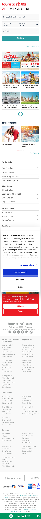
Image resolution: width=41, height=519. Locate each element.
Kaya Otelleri (6, 420)
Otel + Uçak (16, 9)
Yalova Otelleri (7, 380)
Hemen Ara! (22, 516)
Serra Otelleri (6, 396)
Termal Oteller (8, 172)
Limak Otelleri (6, 409)
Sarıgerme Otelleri (28, 347)
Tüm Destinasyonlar (10, 180)
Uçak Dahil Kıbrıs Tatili (11, 194)
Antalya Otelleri (7, 345)
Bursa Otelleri (27, 369)
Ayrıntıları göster (27, 265)
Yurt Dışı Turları (8, 208)
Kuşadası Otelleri (28, 354)
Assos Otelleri (7, 372)
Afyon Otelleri (7, 385)
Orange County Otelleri (30, 414)
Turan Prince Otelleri (29, 411)
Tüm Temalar (34, 153)
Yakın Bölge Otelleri (10, 176)
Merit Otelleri (6, 424)
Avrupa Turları (8, 220)
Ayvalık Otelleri (7, 367)
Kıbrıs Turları (6, 464)
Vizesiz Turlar (7, 216)
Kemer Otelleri (7, 356)
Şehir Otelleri (26, 442)
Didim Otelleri (6, 365)
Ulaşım (24, 453)
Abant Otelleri (27, 365)
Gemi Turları (6, 226)
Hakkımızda (6, 434)
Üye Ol (20, 311)
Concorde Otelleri (8, 422)
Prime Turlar (7, 212)
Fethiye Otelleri (27, 349)
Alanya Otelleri (7, 352)
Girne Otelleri (7, 198)
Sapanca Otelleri (28, 367)
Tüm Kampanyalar (32, 47)
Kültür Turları (6, 451)
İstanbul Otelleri (27, 360)
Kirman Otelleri (27, 407)
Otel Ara (20, 38)
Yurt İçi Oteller (7, 162)
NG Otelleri (6, 418)
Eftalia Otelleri (7, 403)
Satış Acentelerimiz (8, 438)
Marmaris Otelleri (28, 345)
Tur (27, 9)
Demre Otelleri (27, 352)
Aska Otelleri (6, 414)
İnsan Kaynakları (7, 440)
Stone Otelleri (27, 409)
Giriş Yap (20, 306)
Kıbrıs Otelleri (7, 186)
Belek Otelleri (6, 347)
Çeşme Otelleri (7, 363)
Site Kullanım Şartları (25, 496)
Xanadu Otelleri (27, 398)
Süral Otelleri (26, 401)
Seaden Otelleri (7, 398)
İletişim (4, 436)
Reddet (20, 287)
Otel (4, 9)
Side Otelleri (6, 349)
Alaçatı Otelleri (7, 369)
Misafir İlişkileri (27, 434)
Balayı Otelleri (27, 451)
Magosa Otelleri (8, 201)
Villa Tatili (25, 440)
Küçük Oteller (6, 449)
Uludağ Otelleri (7, 376)
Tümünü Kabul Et (20, 272)
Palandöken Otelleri (8, 378)
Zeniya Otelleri (7, 401)
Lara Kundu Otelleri (8, 354)
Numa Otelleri (27, 403)
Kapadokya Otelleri (8, 382)
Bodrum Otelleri (27, 356)
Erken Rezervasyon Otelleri (8, 458)
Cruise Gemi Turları (29, 446)
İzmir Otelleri (26, 363)
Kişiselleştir (19, 280)
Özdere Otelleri (7, 360)
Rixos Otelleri (6, 411)
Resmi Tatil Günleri (28, 449)
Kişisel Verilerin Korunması (27, 437)
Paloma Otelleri (27, 396)
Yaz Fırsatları (7, 168)
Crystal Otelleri (7, 407)
